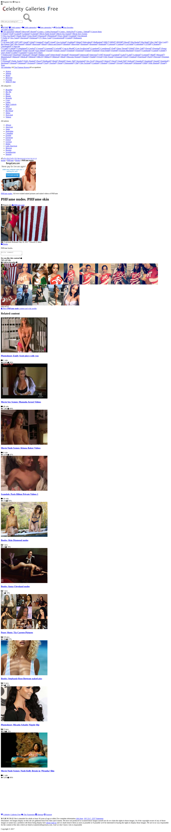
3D (15, 42)
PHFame (10, 160)
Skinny (107, 61)
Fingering (79, 51)
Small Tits (122, 61)
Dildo (131, 48)
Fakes (5, 34)
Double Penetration (13, 51)
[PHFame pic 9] (150, 284)
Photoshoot (51, 36)
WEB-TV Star (11, 82)
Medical (23, 57)
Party (150, 57)
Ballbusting (97, 42)
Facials (49, 51)
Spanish (8, 154)
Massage (159, 55)
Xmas (162, 63)
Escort (31, 51)
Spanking (148, 61)
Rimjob (61, 61)
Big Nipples (19, 44)
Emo (25, 51)
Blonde (8, 96)
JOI (100, 55)
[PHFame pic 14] (71, 305)
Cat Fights (129, 44)
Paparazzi (42, 36)
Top (15, 67)
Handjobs (16, 55)
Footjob (114, 51)
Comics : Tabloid (82, 32)
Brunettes (93, 44)
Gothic (14, 53)
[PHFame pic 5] (87, 284)
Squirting (164, 61)
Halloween (7, 55)
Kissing (107, 55)
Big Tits (8, 92)
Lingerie (34, 34)
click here (79, 819)
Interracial (84, 55)
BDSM (119, 42)
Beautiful (9, 90)
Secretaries (80, 61)
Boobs (33, 32)
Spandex (139, 61)
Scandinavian (11, 152)
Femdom (70, 51)
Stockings (24, 38)
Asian (52, 42)
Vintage (111, 63)
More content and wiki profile (19, 309)
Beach (126, 42)
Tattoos (39, 63)
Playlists (58, 27)
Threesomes (68, 63)
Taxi (45, 63)
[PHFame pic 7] (119, 284)
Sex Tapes (14, 38)
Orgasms (118, 57)
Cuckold (57, 48)
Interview (93, 55)
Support (49, 815)
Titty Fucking (85, 63)
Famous (20, 67)
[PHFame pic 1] (24, 284)
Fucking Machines (126, 51)
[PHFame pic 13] (56, 305)
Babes (78, 42)
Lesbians (25, 34)
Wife (145, 63)
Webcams (127, 63)
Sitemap (40, 815)
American (9, 127)
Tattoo (8, 113)
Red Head (9, 111)
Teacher (52, 63)
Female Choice (59, 51)
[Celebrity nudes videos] (31, 12)
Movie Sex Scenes (63, 34)
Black (44, 44)
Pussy (38, 61)
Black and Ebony (54, 44)
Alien (32, 42)
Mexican (9, 148)
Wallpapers (77, 38)
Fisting (87, 51)
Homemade (73, 55)
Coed (5, 48)
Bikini (17, 32)
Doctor (148, 48)
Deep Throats (122, 48)
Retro (54, 61)
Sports (156, 61)
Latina (8, 102)
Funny (137, 51)
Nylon (99, 57)
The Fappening (29, 815)
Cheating (155, 44)
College (12, 48)
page (19, 205)
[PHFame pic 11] (24, 305)
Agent (25, 42)
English (8, 135)
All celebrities (6, 67)
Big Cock (162, 42)
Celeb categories (30, 27)
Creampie (48, 48)
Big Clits (153, 42)
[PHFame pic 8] (134, 284)
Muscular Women (73, 57)
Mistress (55, 57)
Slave (113, 61)
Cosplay (31, 48)
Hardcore (26, 55)
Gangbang (146, 51)
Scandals (72, 36)
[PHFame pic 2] (40, 284)
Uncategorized (58, 38)
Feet (11, 34)
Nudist (92, 57)
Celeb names (16, 27)
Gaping (155, 51)
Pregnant (6, 61)
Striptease (33, 38)
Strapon (13, 63)
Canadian (9, 133)
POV (5, 59)
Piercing (157, 57)
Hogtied (64, 55)
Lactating (115, 55)
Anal (46, 42)
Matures (15, 57)
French (8, 140)
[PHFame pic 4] (71, 284)
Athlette (8, 73)
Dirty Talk (139, 48)
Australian (9, 131)
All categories (8, 32)
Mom (62, 57)
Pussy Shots (62, 36)
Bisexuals (36, 44)
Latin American (11, 146)
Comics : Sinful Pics (66, 32)
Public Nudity (16, 61)
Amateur (39, 42)
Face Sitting (40, 51)
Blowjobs (75, 44)
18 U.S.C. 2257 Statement (93, 819)
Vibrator (103, 63)
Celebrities (139, 44)
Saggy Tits (70, 61)
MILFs (39, 57)
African (8, 125)
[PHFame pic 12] (40, 305)
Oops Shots (31, 36)
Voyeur (119, 63)
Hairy (40, 53)
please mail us (51, 823)
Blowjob (25, 32)
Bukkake (102, 44)
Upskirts (95, 63)
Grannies (22, 53)
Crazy (8, 100)
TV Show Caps (45, 38)
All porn (4, 40)
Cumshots (94, 48)
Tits (76, 63)
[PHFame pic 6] (103, 284)
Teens (59, 63)
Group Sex (32, 53)
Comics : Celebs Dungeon (47, 32)
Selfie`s (6, 38)
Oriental (9, 109)
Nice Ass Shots (8, 36)
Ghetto (162, 51)
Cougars (39, 48)
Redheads (46, 61)
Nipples (85, 57)
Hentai (34, 55)
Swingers (30, 63)
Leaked (17, 34)
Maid (152, 55)
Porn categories (46, 27)
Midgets (32, 57)
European (9, 138)
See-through (82, 36)
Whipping (137, 63)
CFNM (147, 44)
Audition (70, 42)
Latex (123, 55)
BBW (112, 42)
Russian (8, 150)
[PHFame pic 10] (9, 305)
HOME (5, 27)
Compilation (21, 48)
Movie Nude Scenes (47, 34)
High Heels (55, 55)
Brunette (9, 98)
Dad (113, 48)
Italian (8, 144)
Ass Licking (61, 42)
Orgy (125, 57)
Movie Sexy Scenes (79, 34)
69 (20, 42)
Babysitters (87, 42)
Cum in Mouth (68, 48)
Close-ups (16, 46)
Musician (9, 78)
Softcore (130, 61)
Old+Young (108, 57)
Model (8, 76)
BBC (106, 42)
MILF (8, 107)
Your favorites (68, 27)
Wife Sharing (153, 63)
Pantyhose (142, 57)
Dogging (155, 48)
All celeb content (7, 30)
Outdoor (132, 57)
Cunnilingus (105, 48)
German (9, 142)
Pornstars (165, 57)
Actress (8, 71)
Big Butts (144, 42)
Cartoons (111, 44)
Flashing (95, 51)
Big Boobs (135, 42)
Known (26, 67)
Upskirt (68, 38)
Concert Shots (96, 32)
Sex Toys (90, 61)
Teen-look (9, 115)
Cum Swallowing (82, 48)
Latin (129, 55)
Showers (98, 61)
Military (47, 57)
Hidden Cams (43, 55)
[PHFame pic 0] (9, 284)
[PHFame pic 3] (56, 284)
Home (3, 160)
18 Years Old (8, 42)
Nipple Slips (21, 36)
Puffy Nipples (29, 61)
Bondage (84, 44)
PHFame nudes (6, 194)
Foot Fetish (105, 51)
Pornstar (9, 80)
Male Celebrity (11, 104)
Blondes (66, 44)
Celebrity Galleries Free (12, 815)
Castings (119, 44)
